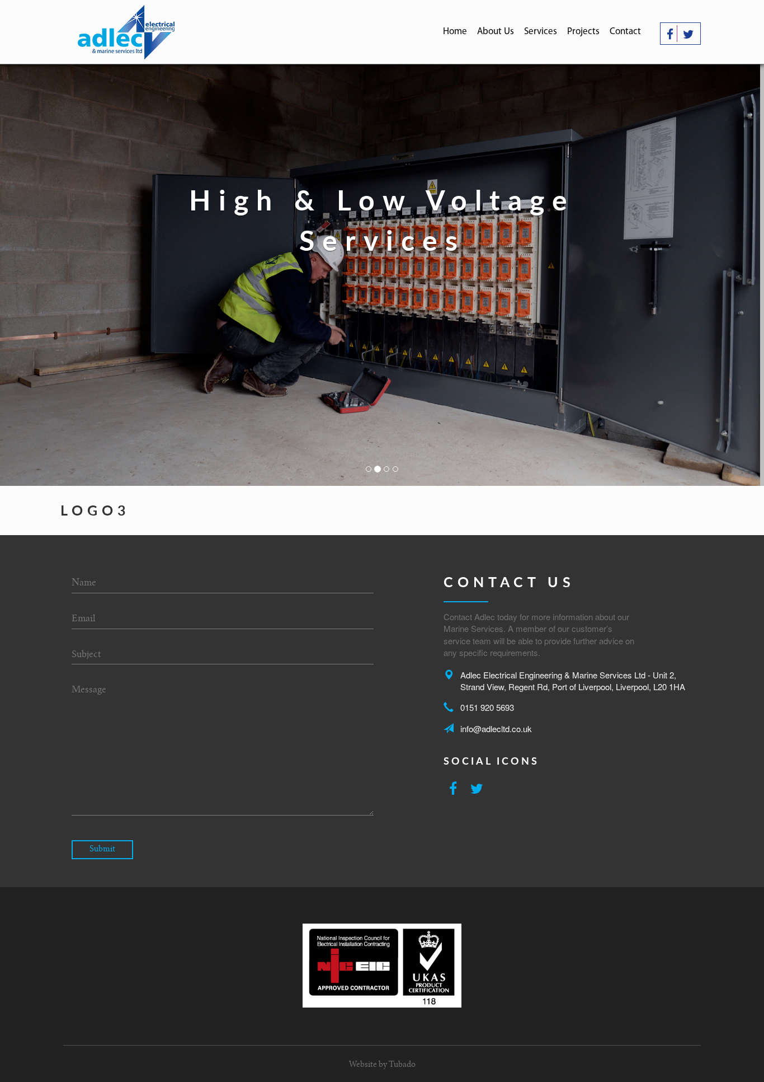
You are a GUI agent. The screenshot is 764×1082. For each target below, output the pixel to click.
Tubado (402, 1065)
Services (540, 31)
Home (455, 31)
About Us (495, 31)
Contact (625, 31)
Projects (583, 31)
